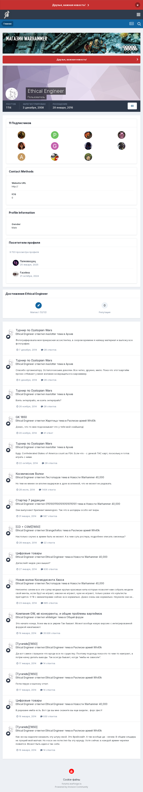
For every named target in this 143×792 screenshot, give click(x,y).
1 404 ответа (48, 489)
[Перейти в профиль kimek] (21, 135)
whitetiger (51, 617)
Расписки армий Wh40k (81, 420)
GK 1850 (21, 417)
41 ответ (48, 432)
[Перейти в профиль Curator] (88, 146)
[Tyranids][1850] (26, 643)
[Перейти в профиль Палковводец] (16, 263)
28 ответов (50, 349)
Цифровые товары (29, 553)
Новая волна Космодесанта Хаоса (40, 579)
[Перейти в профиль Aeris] (55, 157)
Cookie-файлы (71, 779)
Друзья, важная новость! (68, 4)
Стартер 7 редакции (30, 500)
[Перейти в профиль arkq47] (21, 157)
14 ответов (49, 663)
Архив (69, 333)
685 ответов (50, 603)
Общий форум (74, 617)
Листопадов (53, 477)
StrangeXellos (54, 530)
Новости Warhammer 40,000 (87, 477)
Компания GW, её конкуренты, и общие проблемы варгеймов (59, 613)
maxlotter (51, 333)
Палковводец (28, 261)
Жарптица (52, 420)
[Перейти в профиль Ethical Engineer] (10, 332)
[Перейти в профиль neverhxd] (121, 135)
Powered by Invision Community (71, 787)
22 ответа (49, 542)
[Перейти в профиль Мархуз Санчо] (88, 135)
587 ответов (50, 516)
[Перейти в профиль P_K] (55, 135)
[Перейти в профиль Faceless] (16, 274)
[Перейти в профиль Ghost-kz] (55, 146)
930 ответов (50, 569)
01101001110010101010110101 (61, 503)
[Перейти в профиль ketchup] (88, 157)
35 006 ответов (51, 633)
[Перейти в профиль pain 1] (121, 146)
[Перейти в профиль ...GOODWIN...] (21, 146)
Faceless (25, 272)
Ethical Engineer (25, 333)
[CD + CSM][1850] (28, 526)
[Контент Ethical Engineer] (132, 106)
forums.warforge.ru (71, 783)
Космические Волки (30, 473)
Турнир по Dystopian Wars (34, 330)
